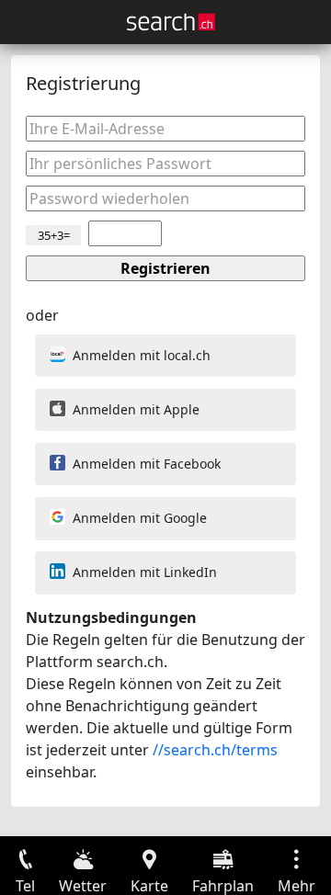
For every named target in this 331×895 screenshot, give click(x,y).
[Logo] (171, 22)
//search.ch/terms (215, 750)
